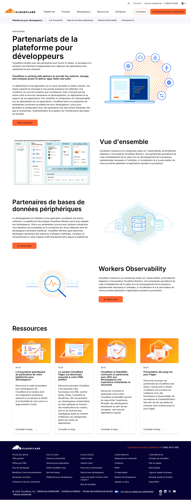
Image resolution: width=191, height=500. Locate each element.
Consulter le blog (24, 429)
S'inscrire (137, 3)
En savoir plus (24, 245)
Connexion (141, 11)
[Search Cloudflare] (128, 3)
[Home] (20, 11)
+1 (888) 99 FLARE (169, 447)
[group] (31, 386)
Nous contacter (25, 122)
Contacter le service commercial (168, 11)
